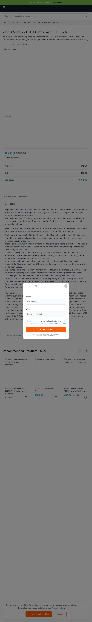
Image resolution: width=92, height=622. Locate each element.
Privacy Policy (60, 323)
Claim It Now (46, 329)
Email (28, 309)
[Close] (66, 286)
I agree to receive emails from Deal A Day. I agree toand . (47, 322)
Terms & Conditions (43, 323)
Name (28, 296)
